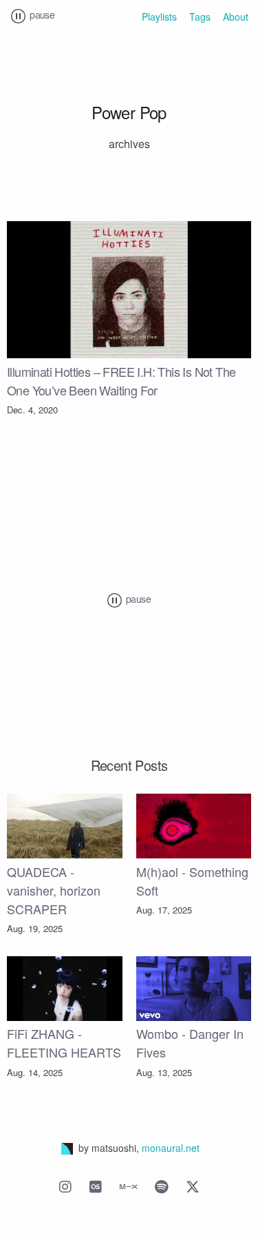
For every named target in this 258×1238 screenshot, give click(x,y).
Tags (200, 16)
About (235, 16)
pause (41, 14)
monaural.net (171, 1148)
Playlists (159, 16)
